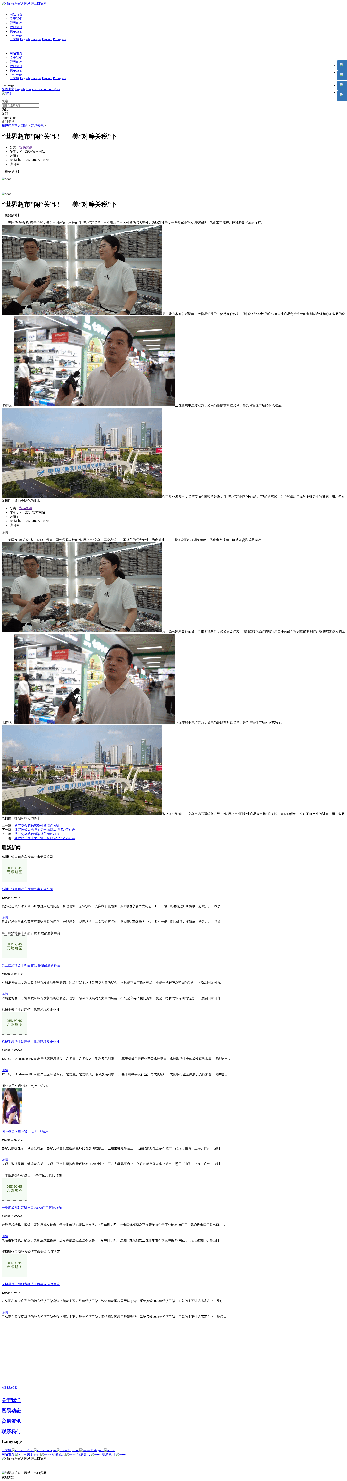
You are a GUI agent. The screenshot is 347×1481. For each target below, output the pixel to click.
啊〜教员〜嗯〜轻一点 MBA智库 (25, 1131)
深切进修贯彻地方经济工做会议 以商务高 (31, 1284)
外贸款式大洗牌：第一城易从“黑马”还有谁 (44, 829)
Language (16, 35)
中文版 (14, 39)
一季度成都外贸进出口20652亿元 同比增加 (32, 1207)
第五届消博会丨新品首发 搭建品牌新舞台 (31, 965)
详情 (5, 917)
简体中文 (8, 89)
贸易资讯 (16, 27)
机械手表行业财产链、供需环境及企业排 (30, 1041)
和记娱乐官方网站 (14, 125)
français (31, 89)
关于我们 (16, 18)
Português (59, 39)
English (25, 39)
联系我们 (16, 31)
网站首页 (16, 14)
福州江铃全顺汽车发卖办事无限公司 (27, 889)
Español (47, 39)
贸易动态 (16, 23)
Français (36, 39)
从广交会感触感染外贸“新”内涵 (36, 825)
